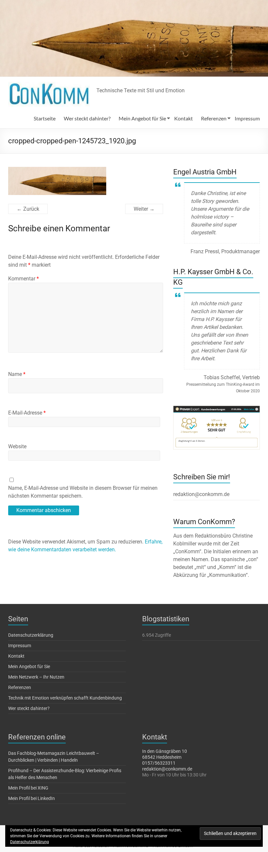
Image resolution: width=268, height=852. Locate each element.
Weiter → (144, 209)
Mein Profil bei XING (28, 787)
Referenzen (213, 118)
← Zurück (28, 209)
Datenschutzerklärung (30, 635)
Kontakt (183, 118)
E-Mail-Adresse (27, 413)
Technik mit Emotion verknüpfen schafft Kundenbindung (65, 698)
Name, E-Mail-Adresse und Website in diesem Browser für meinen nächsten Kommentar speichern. (83, 492)
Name (16, 374)
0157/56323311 (159, 763)
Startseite (45, 118)
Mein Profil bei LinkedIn (31, 798)
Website (17, 446)
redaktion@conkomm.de (167, 769)
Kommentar (23, 278)
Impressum (247, 118)
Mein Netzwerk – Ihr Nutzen (36, 677)
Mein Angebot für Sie (142, 118)
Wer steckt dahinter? (87, 118)
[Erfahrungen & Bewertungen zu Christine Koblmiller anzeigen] (216, 409)
